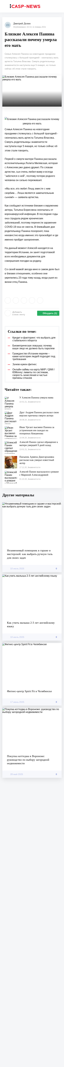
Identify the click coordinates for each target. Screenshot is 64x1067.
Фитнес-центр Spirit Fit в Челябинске (29, 691)
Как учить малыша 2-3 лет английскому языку (31, 624)
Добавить (18, 313)
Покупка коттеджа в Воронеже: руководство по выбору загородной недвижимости (28, 760)
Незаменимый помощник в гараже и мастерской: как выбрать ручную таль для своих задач (30, 554)
